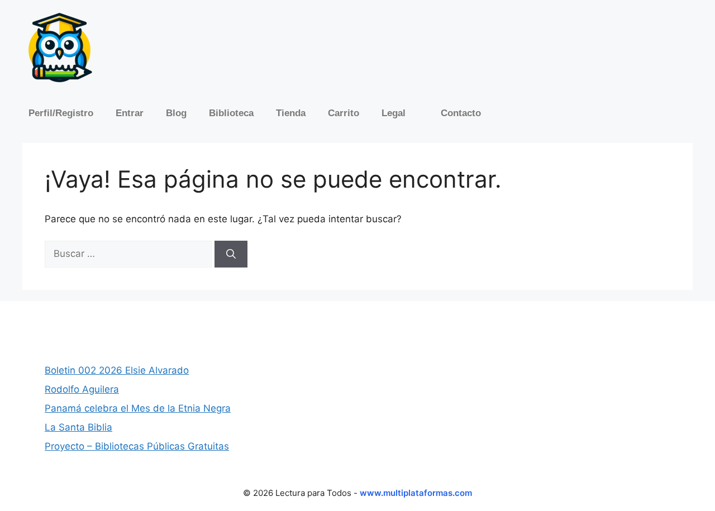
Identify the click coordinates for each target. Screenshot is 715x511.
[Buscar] (230, 254)
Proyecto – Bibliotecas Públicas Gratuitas (137, 446)
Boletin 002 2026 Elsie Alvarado (117, 370)
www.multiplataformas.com (416, 493)
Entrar (130, 113)
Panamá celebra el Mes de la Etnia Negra (138, 408)
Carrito (343, 113)
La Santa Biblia (78, 427)
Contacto (461, 113)
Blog (176, 113)
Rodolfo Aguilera (82, 389)
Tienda (291, 113)
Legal (394, 113)
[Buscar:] (129, 253)
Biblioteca (231, 113)
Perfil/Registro (60, 113)
